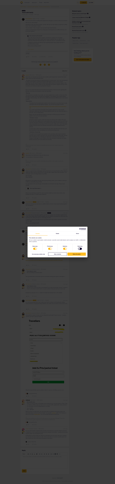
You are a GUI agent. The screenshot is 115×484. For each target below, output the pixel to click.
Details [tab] (57, 233)
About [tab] (77, 233)
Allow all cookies (77, 254)
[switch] (50, 249)
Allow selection (57, 254)
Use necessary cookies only (38, 254)
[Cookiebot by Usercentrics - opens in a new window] (80, 229)
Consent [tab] (38, 233)
